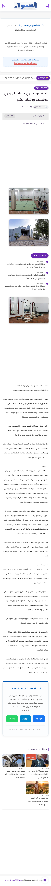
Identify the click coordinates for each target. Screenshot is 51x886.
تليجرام (25, 719)
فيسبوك (38, 719)
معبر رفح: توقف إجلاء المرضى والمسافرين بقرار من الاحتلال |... (14, 774)
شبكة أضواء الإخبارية (13, 881)
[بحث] (4, 6)
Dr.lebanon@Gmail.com (25, 63)
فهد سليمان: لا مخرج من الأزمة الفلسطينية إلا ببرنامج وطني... (38, 774)
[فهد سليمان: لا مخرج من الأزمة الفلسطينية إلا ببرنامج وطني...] (37, 760)
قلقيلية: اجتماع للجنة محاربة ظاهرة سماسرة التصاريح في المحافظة (26, 277)
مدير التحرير (39, 107)
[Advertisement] (25, 160)
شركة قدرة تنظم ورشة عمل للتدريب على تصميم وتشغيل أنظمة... (25, 288)
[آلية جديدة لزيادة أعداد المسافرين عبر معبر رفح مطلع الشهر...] (37, 787)
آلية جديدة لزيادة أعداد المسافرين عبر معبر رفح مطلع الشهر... (38, 801)
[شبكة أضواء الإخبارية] (25, 6)
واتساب (12, 719)
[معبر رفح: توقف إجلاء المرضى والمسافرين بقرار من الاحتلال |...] (13, 760)
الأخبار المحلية (41, 88)
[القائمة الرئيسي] (47, 6)
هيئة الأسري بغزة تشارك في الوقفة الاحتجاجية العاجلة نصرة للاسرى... (26, 266)
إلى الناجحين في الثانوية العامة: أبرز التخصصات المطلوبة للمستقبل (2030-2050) (18, 78)
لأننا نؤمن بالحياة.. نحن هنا (33, 124)
